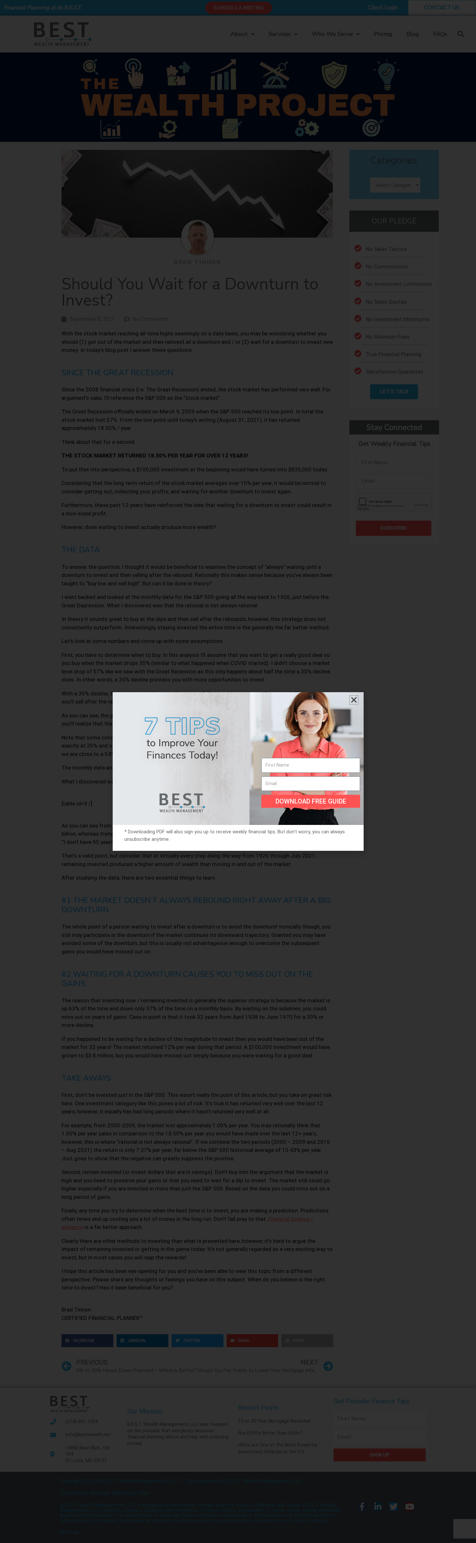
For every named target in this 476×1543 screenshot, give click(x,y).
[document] (238, 771)
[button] (354, 700)
